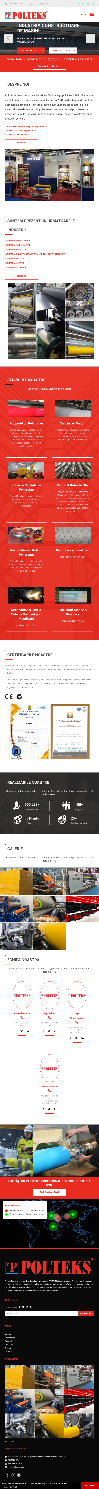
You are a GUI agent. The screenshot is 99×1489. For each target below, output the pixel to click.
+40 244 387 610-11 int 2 (49, 1097)
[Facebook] (78, 3)
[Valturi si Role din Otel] (16, 936)
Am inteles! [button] (90, 1485)
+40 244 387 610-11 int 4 (76, 1028)
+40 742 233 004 (49, 1101)
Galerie (8, 1348)
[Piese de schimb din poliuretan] (16, 882)
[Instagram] (88, 3)
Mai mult (21, 142)
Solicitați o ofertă (48, 66)
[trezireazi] (26, 14)
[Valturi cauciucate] (49, 909)
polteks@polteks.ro (43, 4)
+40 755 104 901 (77, 1032)
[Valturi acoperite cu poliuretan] (49, 882)
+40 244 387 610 (17, 4)
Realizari (9, 1344)
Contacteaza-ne (60, 50)
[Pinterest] (93, 3)
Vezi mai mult (10, 1441)
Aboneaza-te (86, 1314)
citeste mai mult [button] (9, 1487)
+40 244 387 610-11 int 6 (49, 1024)
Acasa (8, 1334)
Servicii (8, 1341)
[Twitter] (83, 4)
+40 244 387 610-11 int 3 (22, 1024)
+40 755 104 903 (49, 1103)
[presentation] (8, 38)
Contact (8, 1351)
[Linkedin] (28, 1031)
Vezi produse (28, 50)
